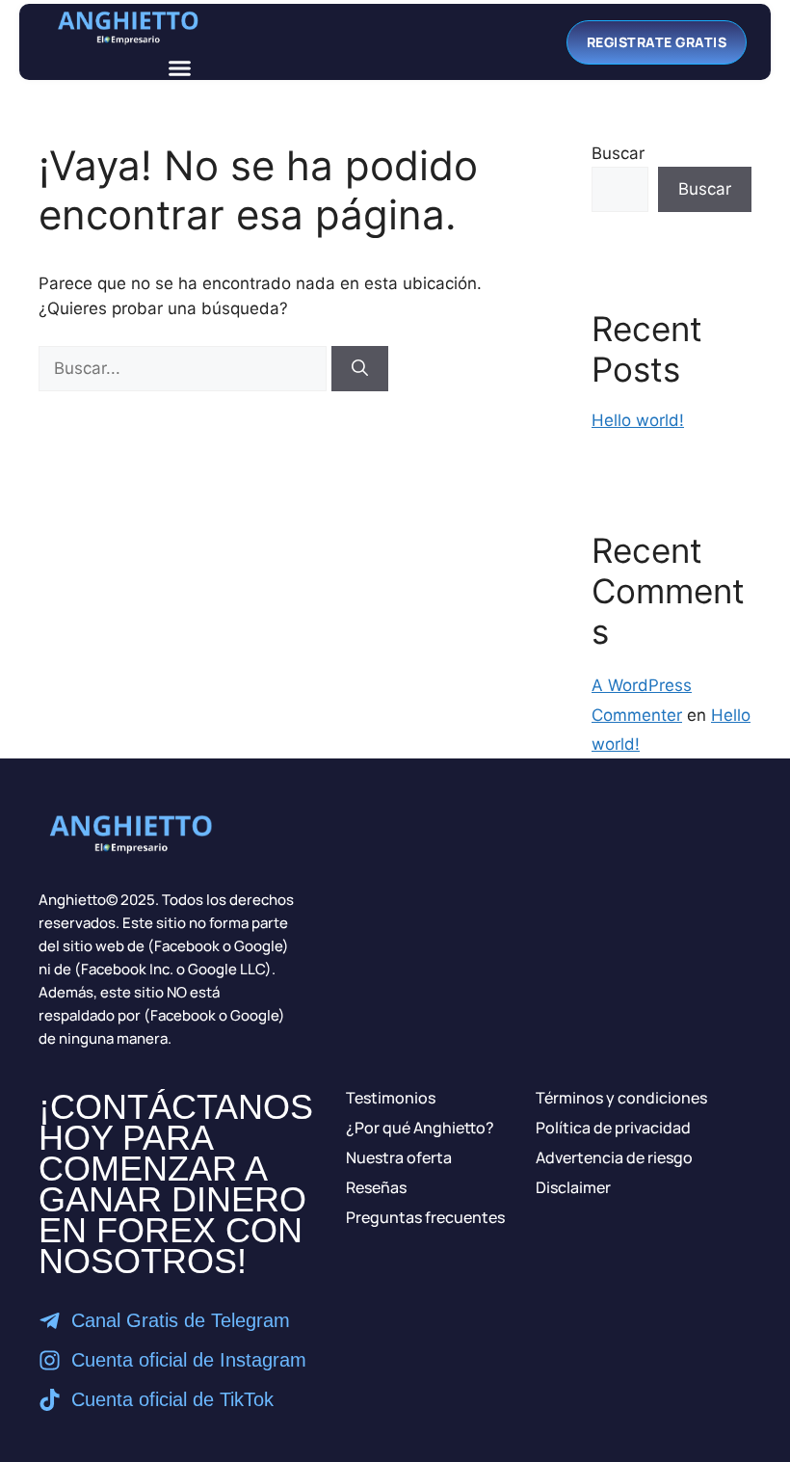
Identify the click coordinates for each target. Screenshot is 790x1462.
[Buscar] (359, 369)
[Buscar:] (185, 368)
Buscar (618, 153)
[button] (180, 68)
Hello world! (638, 420)
